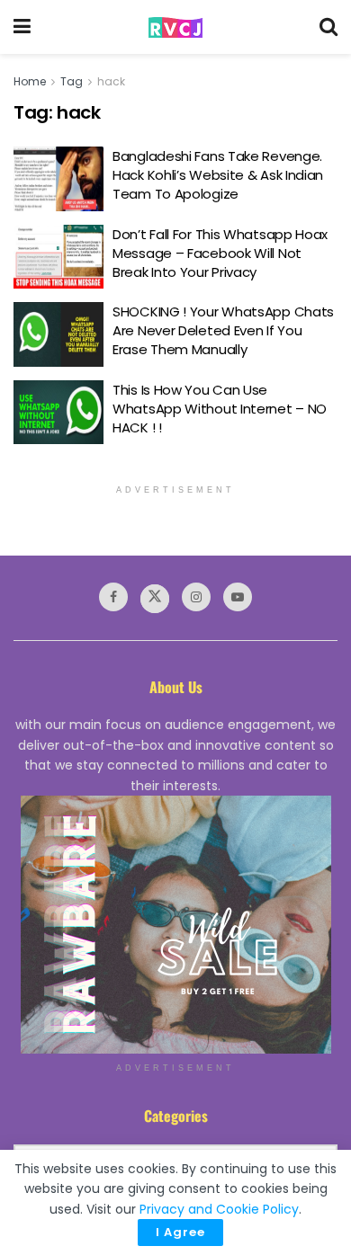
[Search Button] (329, 27)
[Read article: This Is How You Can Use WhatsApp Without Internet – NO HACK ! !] (59, 412)
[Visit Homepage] (175, 27)
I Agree (180, 1232)
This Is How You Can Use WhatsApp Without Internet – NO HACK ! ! (219, 408)
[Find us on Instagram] (196, 597)
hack (111, 81)
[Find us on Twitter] (154, 598)
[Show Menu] (22, 27)
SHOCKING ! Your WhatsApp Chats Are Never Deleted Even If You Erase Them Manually (223, 330)
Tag (71, 81)
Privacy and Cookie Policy (219, 1209)
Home (30, 81)
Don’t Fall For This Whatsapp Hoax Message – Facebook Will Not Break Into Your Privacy (220, 253)
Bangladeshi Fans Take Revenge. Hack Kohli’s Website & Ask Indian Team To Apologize (217, 175)
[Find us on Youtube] (237, 597)
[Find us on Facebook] (113, 597)
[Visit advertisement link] (176, 925)
